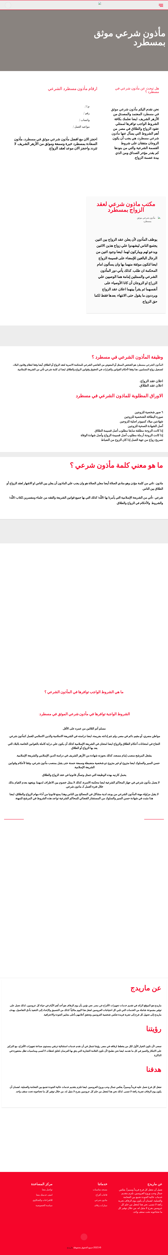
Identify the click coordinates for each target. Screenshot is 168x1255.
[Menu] (161, 5)
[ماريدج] (84, 5)
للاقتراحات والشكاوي (42, 1200)
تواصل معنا (47, 1189)
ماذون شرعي (100, 1200)
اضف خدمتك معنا (44, 1194)
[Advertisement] (84, 1142)
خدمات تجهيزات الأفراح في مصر (110, 1005)
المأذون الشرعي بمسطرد (150, 364)
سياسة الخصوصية (44, 1205)
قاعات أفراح (101, 1194)
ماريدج (70, 1247)
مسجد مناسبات (100, 1189)
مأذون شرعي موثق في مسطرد (46, 139)
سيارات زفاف (100, 1205)
